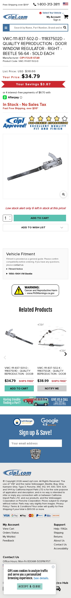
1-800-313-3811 (48, 4)
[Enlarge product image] (63, 194)
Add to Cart (19, 388)
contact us (18, 265)
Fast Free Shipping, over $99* (20, 108)
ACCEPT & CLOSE (30, 586)
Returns (58, 536)
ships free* (26, 381)
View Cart (8, 528)
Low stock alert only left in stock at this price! (35, 208)
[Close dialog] (53, 566)
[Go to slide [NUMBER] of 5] (3, 354)
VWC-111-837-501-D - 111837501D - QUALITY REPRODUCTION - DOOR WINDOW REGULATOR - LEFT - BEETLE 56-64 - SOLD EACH (19, 375)
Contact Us (60, 544)
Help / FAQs (60, 528)
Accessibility (61, 548)
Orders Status (11, 532)
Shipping (58, 532)
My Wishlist (9, 536)
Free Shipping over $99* (16, 4)
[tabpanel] (19, 356)
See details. (41, 578)
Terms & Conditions (21, 506)
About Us (59, 540)
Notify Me (52, 388)
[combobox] (38, 27)
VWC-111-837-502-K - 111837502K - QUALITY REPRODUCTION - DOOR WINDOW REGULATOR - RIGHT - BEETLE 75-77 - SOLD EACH (51, 375)
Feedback (8, 540)
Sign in (57, 19)
